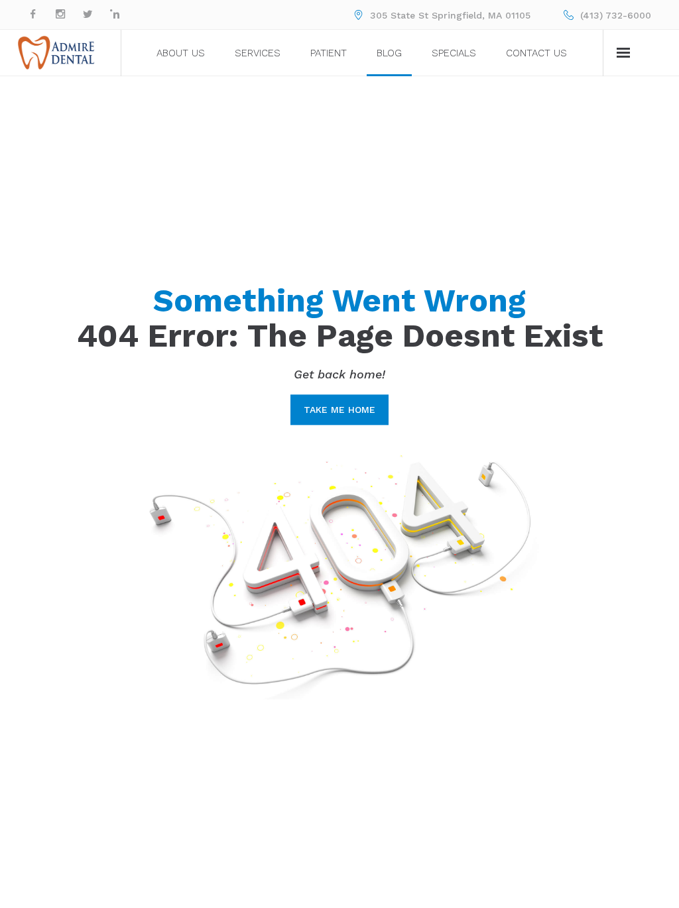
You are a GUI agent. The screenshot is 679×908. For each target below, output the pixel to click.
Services (257, 53)
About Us (180, 53)
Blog (389, 53)
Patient (328, 53)
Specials (454, 53)
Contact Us (536, 53)
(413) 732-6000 (615, 15)
